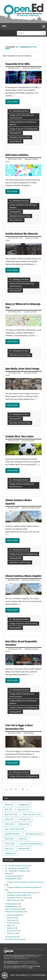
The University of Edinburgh (28, 963)
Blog (7, 873)
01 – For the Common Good (16, 866)
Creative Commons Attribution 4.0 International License (21, 957)
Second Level (12, 931)
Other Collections (16, 220)
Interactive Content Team (27, 961)
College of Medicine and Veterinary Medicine (23, 123)
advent (9, 805)
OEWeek (24, 824)
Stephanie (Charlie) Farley (32, 68)
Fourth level (11, 923)
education (23, 809)
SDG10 (9, 844)
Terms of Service (22, 968)
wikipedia (10, 853)
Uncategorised (10, 937)
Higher (9, 925)
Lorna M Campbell (30, 311)
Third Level (11, 933)
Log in (6, 948)
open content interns (14, 829)
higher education (31, 814)
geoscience (11, 814)
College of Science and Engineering (23, 129)
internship (24, 819)
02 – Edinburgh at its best (15, 868)
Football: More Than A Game (19, 436)
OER (9, 824)
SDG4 (23, 839)
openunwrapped (33, 834)
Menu (4, 26)
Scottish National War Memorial (21, 233)
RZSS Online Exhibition (16, 155)
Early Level (11, 918)
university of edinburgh (30, 844)
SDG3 (9, 839)
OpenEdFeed (12, 834)
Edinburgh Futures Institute (17, 895)
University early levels (13, 939)
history (9, 819)
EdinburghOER (15, 133)
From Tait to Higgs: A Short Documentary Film (19, 727)
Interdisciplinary (15, 141)
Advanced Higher (13, 915)
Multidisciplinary (11, 906)
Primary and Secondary (14, 912)
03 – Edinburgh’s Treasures (15, 871)
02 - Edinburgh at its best (19, 111)
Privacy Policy (8, 968)
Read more (12, 102)
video (9, 848)
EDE (8, 809)
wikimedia (24, 848)
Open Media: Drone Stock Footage (22, 368)
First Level (11, 920)
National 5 (11, 928)
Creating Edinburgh (12, 876)
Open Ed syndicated (13, 909)
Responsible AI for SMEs (17, 64)
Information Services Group (19, 137)
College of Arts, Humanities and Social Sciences (21, 116)
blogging (24, 805)
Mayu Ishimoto (29, 733)
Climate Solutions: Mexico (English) (23, 576)
